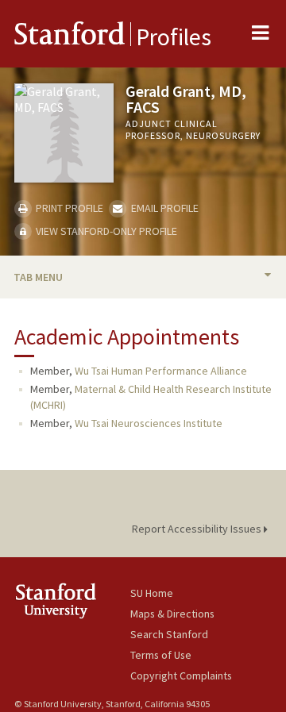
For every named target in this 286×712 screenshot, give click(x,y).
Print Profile (68, 208)
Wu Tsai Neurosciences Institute (148, 423)
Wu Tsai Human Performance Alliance (161, 371)
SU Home (151, 593)
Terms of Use (160, 655)
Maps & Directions (172, 613)
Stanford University (72, 600)
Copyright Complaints (181, 675)
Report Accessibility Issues (198, 528)
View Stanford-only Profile (105, 231)
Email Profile (163, 208)
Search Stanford (169, 634)
